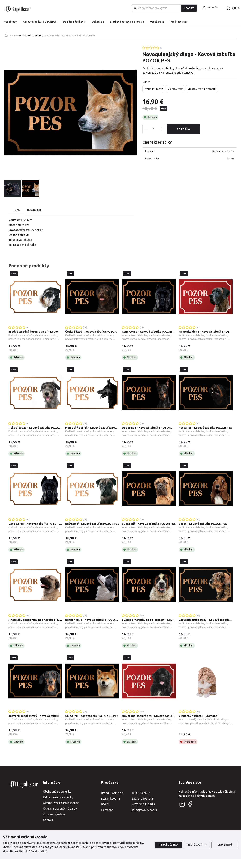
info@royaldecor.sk (144, 810)
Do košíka (183, 129)
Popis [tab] (16, 210)
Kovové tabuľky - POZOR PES (26, 35)
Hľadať (189, 8)
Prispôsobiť (195, 844)
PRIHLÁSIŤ (213, 7)
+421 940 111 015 (143, 804)
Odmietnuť (224, 844)
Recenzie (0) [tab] (34, 210)
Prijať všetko (168, 844)
